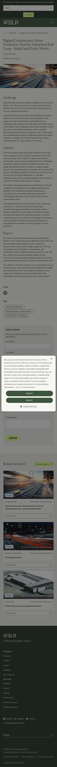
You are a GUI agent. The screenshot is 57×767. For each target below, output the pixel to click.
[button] (28, 406)
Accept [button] (29, 393)
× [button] (51, 359)
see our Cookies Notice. (25, 387)
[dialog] (28, 383)
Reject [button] (29, 400)
